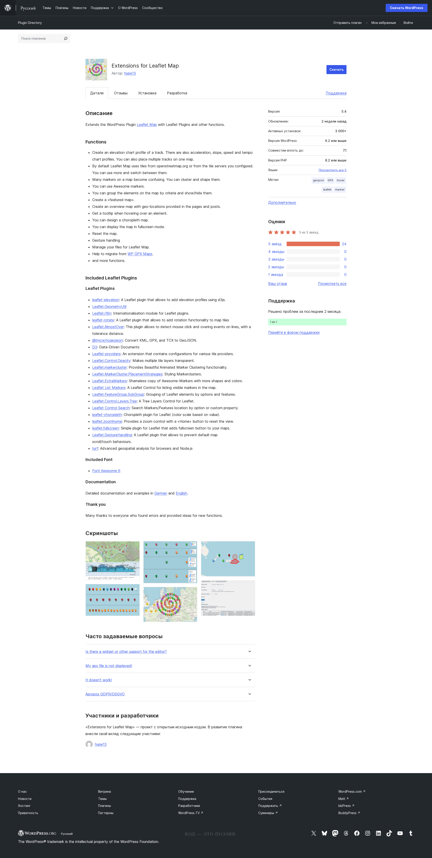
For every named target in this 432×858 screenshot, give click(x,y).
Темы (102, 799)
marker (340, 189)
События (265, 799)
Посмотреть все (332, 283)
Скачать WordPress (406, 8)
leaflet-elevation (105, 299)
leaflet (327, 189)
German (160, 493)
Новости (25, 799)
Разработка (177, 93)
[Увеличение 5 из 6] (249, 547)
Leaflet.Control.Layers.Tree (114, 401)
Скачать (336, 69)
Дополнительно (282, 202)
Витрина (104, 791)
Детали (97, 93)
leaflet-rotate (103, 320)
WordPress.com (352, 791)
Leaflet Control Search (111, 408)
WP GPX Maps (140, 254)
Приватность (28, 813)
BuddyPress (349, 813)
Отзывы (121, 93)
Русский (67, 833)
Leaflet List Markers (108, 387)
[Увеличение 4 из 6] (191, 593)
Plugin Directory (30, 23)
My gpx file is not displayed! (109, 666)
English (181, 493)
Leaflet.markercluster (109, 367)
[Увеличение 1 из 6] (133, 547)
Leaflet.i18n (101, 313)
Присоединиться (271, 791)
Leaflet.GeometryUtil (109, 306)
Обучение (186, 791)
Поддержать (270, 806)
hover (341, 180)
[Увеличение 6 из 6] (249, 586)
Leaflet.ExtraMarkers (109, 381)
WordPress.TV (190, 813)
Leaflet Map (147, 124)
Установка (147, 93)
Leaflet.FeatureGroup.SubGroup (118, 394)
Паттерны (105, 813)
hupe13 (130, 73)
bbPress (346, 806)
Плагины (104, 806)
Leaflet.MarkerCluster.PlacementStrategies (127, 374)
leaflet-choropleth (107, 414)
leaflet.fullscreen (105, 428)
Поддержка (336, 93)
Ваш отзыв (277, 283)
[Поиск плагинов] (65, 38)
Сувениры (268, 813)
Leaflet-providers (106, 354)
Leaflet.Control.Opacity (111, 360)
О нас (22, 791)
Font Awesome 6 (106, 470)
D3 (94, 347)
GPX (330, 180)
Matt (343, 799)
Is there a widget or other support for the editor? (126, 651)
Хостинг (24, 806)
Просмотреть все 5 (332, 170)
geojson (318, 180)
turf (95, 448)
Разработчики (189, 806)
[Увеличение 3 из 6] (191, 547)
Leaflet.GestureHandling (112, 435)
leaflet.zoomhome (107, 421)
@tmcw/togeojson (107, 340)
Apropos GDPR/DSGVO (105, 694)
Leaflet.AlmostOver (108, 327)
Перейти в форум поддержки (294, 332)
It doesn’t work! (99, 680)
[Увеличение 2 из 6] (133, 590)
